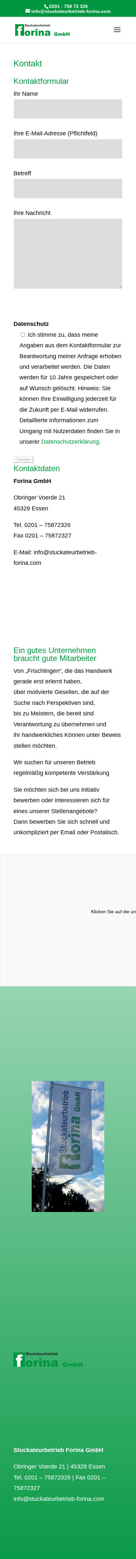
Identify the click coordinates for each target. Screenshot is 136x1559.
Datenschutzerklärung (70, 441)
